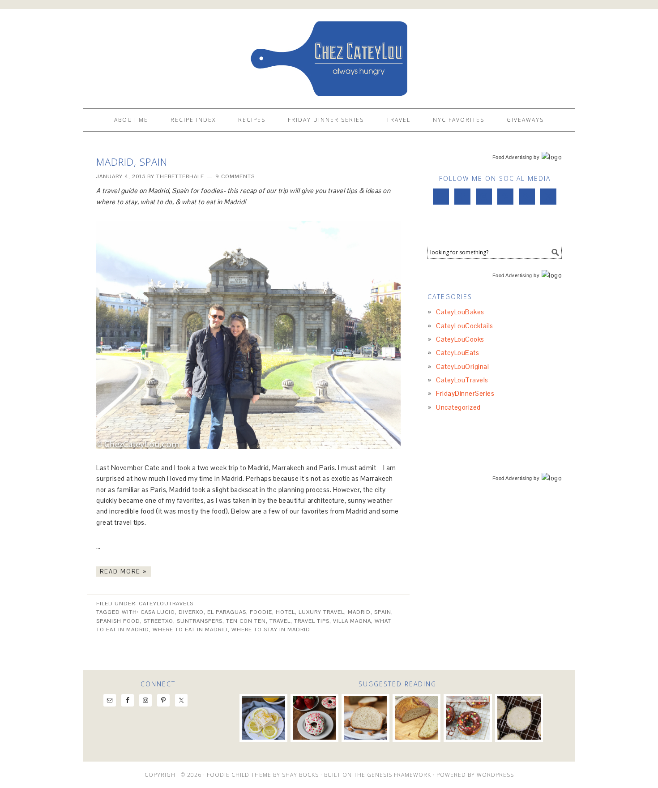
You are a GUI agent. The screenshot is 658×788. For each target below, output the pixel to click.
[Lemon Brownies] (263, 718)
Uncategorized (458, 407)
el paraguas (226, 612)
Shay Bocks (300, 775)
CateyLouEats (457, 352)
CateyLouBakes (460, 312)
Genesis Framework (399, 775)
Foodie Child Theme (239, 775)
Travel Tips (311, 621)
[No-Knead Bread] (416, 718)
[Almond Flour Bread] (365, 718)
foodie (261, 612)
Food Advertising (512, 157)
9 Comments (235, 176)
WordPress (495, 775)
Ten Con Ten (246, 621)
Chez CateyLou (329, 54)
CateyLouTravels (166, 603)
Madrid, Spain (131, 161)
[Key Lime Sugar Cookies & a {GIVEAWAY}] (519, 718)
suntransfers (199, 621)
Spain (382, 612)
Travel (280, 621)
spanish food (118, 621)
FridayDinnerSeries (465, 393)
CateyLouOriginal (462, 366)
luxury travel (321, 612)
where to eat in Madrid (190, 629)
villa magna (352, 621)
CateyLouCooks (460, 339)
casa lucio (158, 612)
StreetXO (158, 621)
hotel (285, 612)
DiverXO (191, 612)
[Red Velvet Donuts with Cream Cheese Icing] (314, 718)
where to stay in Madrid (270, 629)
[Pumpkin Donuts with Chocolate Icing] (467, 718)
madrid (359, 612)
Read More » (123, 571)
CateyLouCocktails (464, 325)
